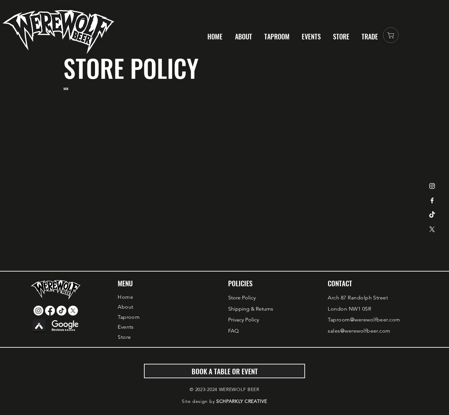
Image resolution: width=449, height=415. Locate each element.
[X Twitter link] (73, 311)
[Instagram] (432, 186)
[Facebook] (432, 200)
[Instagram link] (38, 311)
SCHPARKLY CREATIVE (241, 401)
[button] (371, 36)
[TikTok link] (61, 311)
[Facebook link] (50, 311)
